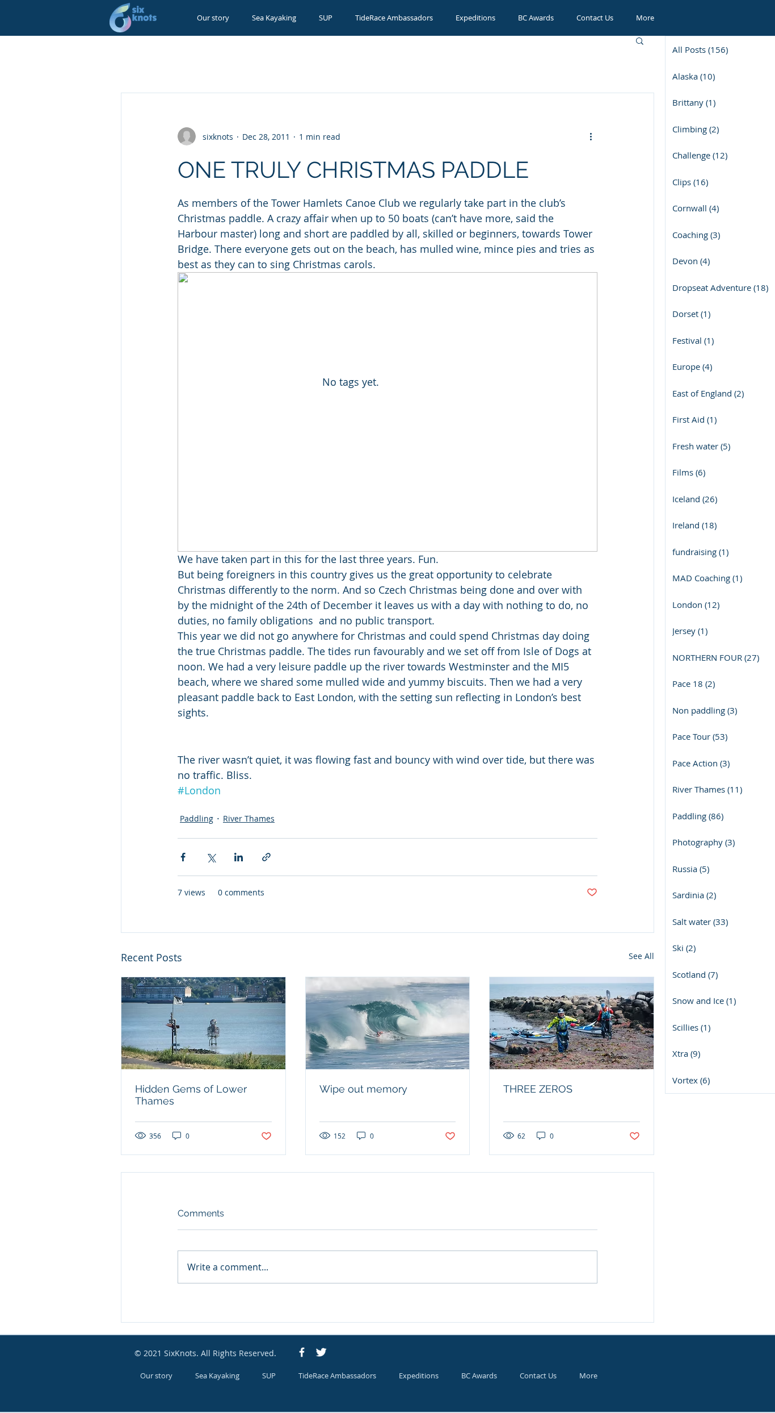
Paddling (196, 818)
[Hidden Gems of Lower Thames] (203, 1023)
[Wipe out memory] (388, 1023)
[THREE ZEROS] (572, 1023)
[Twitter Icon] (321, 1352)
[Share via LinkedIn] (238, 857)
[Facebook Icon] (302, 1352)
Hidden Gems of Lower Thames (191, 1095)
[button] (639, 40)
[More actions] (590, 136)
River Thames (249, 818)
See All (641, 956)
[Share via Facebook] (183, 857)
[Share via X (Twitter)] (210, 857)
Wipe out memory (363, 1089)
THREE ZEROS (537, 1089)
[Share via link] (266, 857)
